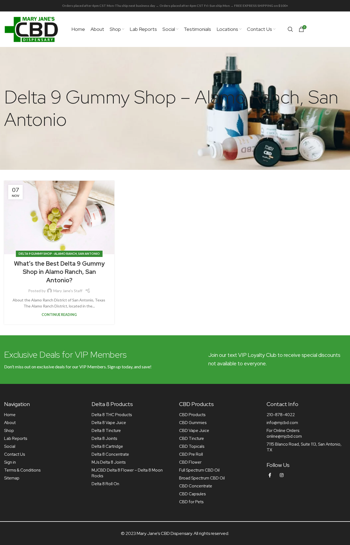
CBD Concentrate (195, 486)
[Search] (290, 29)
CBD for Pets (191, 502)
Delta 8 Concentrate (110, 454)
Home (10, 414)
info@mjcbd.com (282, 422)
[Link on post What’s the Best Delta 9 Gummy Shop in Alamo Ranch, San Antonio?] (59, 217)
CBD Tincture (191, 438)
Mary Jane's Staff (67, 290)
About (10, 422)
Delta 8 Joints (104, 438)
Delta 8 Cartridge (107, 446)
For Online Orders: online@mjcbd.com (284, 433)
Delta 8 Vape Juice (109, 422)
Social (9, 446)
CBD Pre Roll (191, 454)
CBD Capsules (192, 494)
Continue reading (59, 315)
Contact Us (14, 454)
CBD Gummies (192, 422)
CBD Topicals (191, 446)
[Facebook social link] (270, 475)
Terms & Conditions (22, 470)
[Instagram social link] (281, 475)
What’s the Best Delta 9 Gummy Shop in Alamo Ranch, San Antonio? (59, 272)
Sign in (10, 462)
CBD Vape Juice (194, 430)
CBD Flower (190, 462)
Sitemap (11, 478)
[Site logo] (31, 28)
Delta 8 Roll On (105, 484)
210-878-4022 (281, 414)
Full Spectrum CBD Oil (199, 470)
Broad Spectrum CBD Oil (202, 478)
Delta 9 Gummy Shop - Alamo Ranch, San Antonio (59, 253)
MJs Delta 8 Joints (109, 462)
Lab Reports (15, 438)
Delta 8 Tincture (106, 430)
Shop (9, 430)
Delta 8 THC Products (112, 414)
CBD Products (192, 414)
